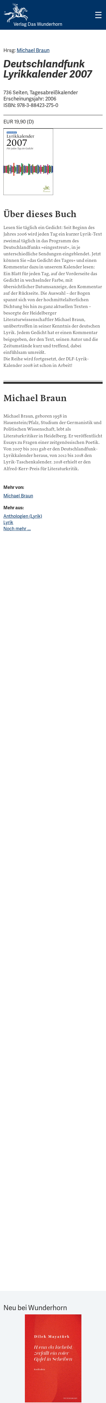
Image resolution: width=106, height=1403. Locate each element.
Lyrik (8, 522)
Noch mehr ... (17, 529)
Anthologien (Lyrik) (22, 516)
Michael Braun (33, 50)
